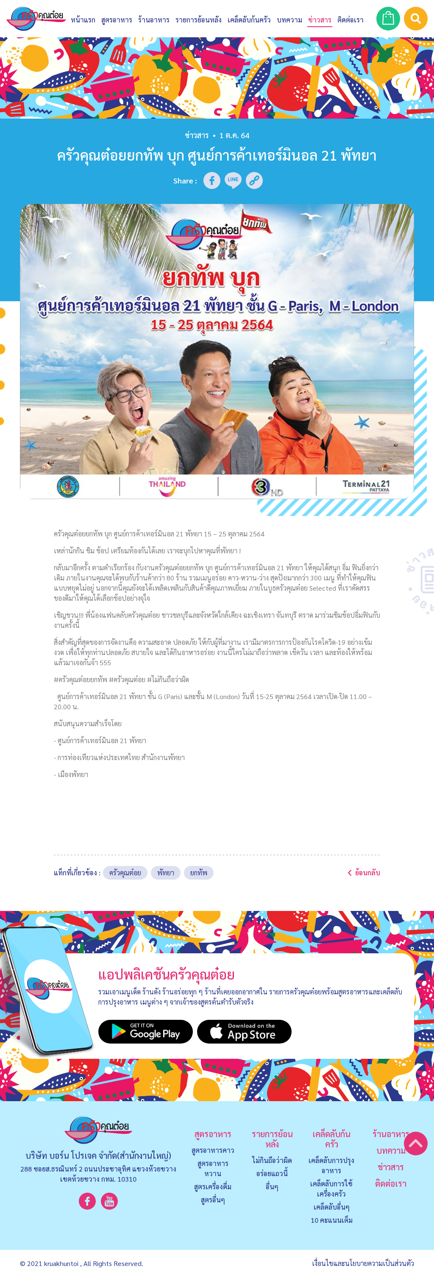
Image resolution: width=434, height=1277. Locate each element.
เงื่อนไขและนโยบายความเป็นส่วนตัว (363, 1263)
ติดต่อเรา (390, 1183)
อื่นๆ (272, 1186)
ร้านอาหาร (154, 19)
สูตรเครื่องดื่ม (212, 1186)
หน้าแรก (83, 19)
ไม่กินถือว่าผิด (272, 1160)
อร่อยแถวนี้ (272, 1173)
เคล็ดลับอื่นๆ (332, 1206)
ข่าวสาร (319, 19)
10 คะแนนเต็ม (332, 1220)
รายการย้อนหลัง (272, 1138)
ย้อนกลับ (367, 872)
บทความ (289, 19)
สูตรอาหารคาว (213, 1150)
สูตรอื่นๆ (213, 1199)
